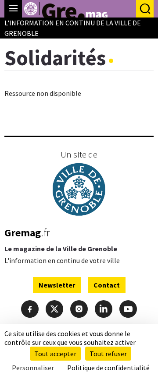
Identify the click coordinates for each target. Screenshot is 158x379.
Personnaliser (33, 367)
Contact (106, 285)
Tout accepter (55, 353)
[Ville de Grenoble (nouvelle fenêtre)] (79, 190)
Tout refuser (108, 353)
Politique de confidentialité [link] (108, 367)
